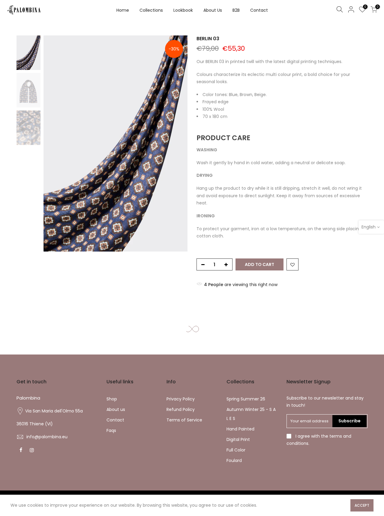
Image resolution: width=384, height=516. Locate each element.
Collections (151, 10)
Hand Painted (240, 429)
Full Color (235, 450)
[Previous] (54, 143)
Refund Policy (180, 409)
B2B (236, 10)
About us (115, 409)
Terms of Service (184, 420)
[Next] (177, 143)
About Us (212, 10)
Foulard (234, 460)
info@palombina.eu (47, 437)
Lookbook (183, 10)
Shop (111, 399)
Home (122, 10)
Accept (362, 505)
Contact (259, 10)
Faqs (111, 430)
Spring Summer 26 (245, 399)
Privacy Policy (180, 399)
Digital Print (238, 439)
